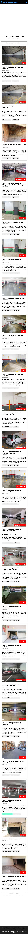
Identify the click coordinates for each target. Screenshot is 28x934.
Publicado (4, 80)
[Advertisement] (14, 20)
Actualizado (4, 158)
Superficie (14, 80)
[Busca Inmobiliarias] (1, 2)
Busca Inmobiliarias (10, 2)
